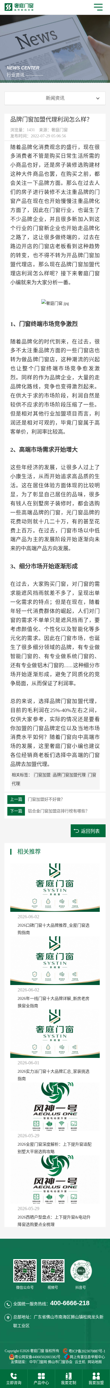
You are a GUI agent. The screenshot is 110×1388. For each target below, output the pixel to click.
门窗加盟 (42, 775)
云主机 (80, 1362)
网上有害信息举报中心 (87, 1357)
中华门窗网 (38, 1362)
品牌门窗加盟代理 (69, 775)
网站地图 (95, 1362)
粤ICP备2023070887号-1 (87, 1351)
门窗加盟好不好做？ (37, 799)
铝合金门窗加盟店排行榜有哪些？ (49, 811)
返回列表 (90, 831)
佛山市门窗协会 (60, 1362)
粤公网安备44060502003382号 (37, 1357)
